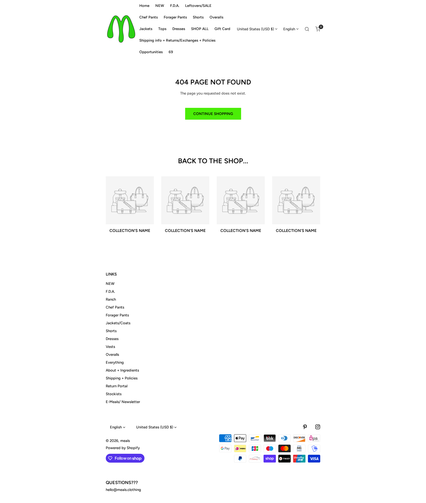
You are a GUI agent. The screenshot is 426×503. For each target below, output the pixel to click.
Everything (115, 362)
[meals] (121, 29)
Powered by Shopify (123, 448)
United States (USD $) (255, 29)
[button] (317, 29)
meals (125, 440)
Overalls (112, 354)
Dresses (112, 339)
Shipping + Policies (122, 378)
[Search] (307, 29)
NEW (110, 283)
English (289, 29)
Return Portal (116, 386)
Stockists (114, 394)
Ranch (111, 299)
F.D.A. (110, 291)
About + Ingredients (122, 370)
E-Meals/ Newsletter (123, 402)
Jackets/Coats (118, 323)
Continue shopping (213, 114)
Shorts (111, 331)
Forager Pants (117, 315)
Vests (110, 346)
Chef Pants (115, 307)
